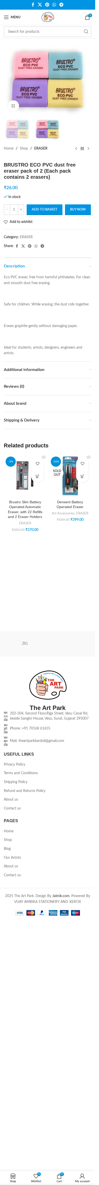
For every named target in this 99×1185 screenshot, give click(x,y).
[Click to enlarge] (13, 106)
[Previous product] (76, 148)
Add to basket (44, 209)
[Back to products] (82, 148)
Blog (7, 1115)
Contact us (12, 1075)
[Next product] (88, 148)
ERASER (40, 148)
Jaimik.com (61, 1162)
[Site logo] (47, 17)
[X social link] (39, 5)
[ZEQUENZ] (70, 910)
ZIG (25, 910)
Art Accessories (63, 513)
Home (8, 148)
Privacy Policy (14, 1031)
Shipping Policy (15, 1048)
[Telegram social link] (61, 5)
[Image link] (48, 952)
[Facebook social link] (33, 5)
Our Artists (12, 1124)
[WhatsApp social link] (54, 5)
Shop (24, 148)
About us (11, 1066)
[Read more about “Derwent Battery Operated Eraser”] (82, 476)
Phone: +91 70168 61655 (30, 995)
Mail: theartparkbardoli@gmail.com (37, 1007)
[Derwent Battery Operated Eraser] (70, 476)
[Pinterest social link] (47, 5)
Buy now (78, 209)
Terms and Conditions (21, 1040)
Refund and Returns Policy (24, 1057)
